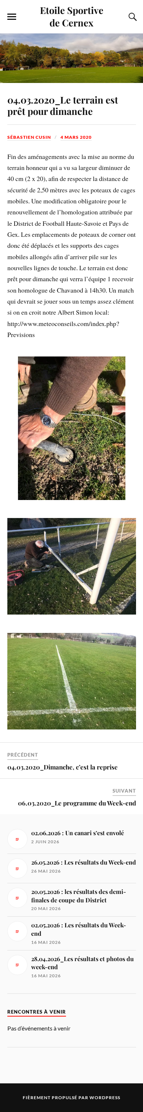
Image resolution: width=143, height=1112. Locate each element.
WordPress (104, 1097)
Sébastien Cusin (29, 137)
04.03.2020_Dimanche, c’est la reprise (62, 767)
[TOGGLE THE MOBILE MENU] (11, 17)
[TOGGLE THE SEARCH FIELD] (131, 17)
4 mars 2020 (76, 137)
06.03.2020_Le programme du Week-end (77, 803)
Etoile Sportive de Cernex (71, 16)
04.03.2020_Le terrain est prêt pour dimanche (62, 105)
